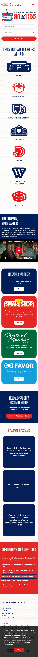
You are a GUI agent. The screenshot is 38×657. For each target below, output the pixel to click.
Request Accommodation (19, 416)
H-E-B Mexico (6, 608)
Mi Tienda (4, 615)
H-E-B (3, 606)
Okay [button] (19, 650)
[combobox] (19, 27)
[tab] (19, 559)
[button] (19, 559)
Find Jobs (19, 289)
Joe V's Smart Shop (8, 613)
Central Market (6, 611)
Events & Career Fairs (9, 618)
